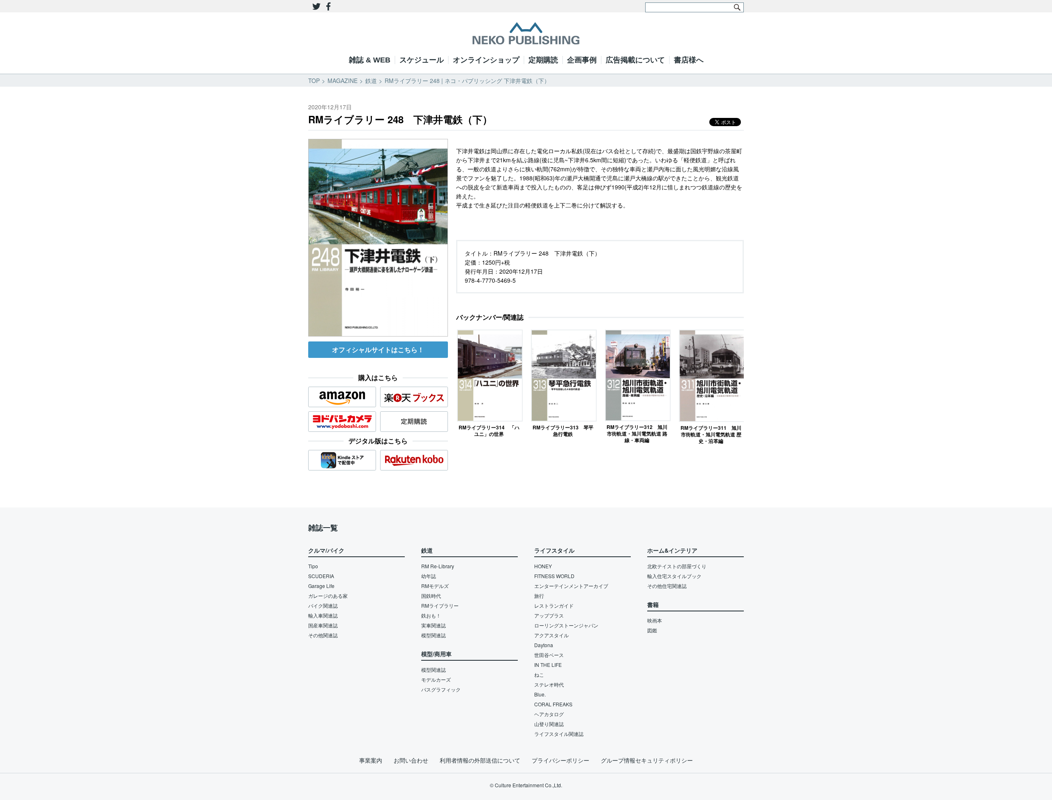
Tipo (313, 566)
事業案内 (370, 760)
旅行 (539, 595)
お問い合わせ (411, 760)
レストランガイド (554, 605)
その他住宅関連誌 (667, 585)
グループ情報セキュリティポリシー (647, 760)
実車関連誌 (433, 625)
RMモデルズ (435, 585)
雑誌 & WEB (369, 60)
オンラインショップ (486, 60)
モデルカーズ (436, 679)
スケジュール (421, 60)
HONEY (543, 566)
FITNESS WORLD (554, 575)
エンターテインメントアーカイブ (571, 585)
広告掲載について (635, 60)
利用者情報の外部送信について (480, 760)
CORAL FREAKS (553, 704)
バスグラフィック (441, 689)
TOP (314, 80)
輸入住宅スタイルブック (674, 575)
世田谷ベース (549, 654)
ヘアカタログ (549, 713)
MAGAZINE (343, 80)
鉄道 (371, 80)
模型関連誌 (433, 635)
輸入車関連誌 (323, 615)
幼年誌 (428, 575)
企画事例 (582, 60)
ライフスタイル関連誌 (559, 733)
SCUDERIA (321, 575)
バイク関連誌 (323, 605)
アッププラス (549, 615)
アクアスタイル (551, 635)
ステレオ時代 (549, 684)
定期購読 (543, 60)
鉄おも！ (431, 615)
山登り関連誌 (549, 723)
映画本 (654, 620)
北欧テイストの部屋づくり (676, 566)
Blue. (540, 694)
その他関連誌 (323, 635)
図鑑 (652, 630)
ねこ (539, 674)
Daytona (543, 644)
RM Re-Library (437, 566)
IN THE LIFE (548, 664)
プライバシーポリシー (560, 760)
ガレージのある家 (328, 595)
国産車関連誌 (323, 625)
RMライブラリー (440, 605)
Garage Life (321, 585)
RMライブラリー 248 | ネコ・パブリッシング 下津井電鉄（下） (467, 80)
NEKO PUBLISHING (526, 33)
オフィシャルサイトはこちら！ (378, 349)
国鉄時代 (431, 595)
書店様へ (689, 60)
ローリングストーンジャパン (566, 625)
